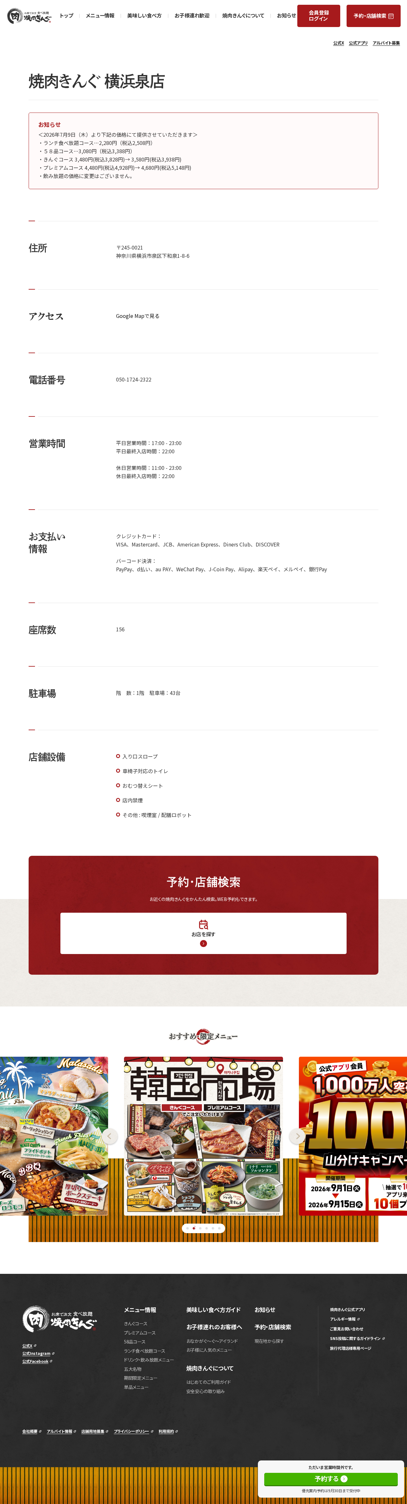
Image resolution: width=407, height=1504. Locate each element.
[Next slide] (348, 1136)
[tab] (187, 1228)
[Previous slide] (59, 1136)
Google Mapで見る (138, 315)
